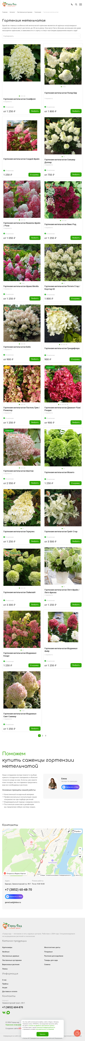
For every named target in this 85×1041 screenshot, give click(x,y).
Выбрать (35, 111)
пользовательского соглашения (45, 1029)
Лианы (5, 969)
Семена (47, 965)
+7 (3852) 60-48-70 (18, 889)
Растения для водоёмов (53, 956)
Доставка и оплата (9, 991)
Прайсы (5, 984)
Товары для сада (51, 960)
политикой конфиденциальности (46, 1027)
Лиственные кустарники (12, 960)
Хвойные (5, 952)
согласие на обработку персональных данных (41, 1025)
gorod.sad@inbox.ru (13, 902)
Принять (42, 1034)
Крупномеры (7, 947)
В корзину (34, 175)
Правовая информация (15, 1025)
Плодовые (48, 952)
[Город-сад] (9, 4)
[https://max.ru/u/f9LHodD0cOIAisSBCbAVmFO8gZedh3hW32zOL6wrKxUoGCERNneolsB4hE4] (8, 1014)
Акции (4, 988)
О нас (4, 980)
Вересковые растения (10, 965)
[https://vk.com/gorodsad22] (4, 1014)
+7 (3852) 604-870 (12, 1007)
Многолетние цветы (52, 947)
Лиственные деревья (10, 956)
